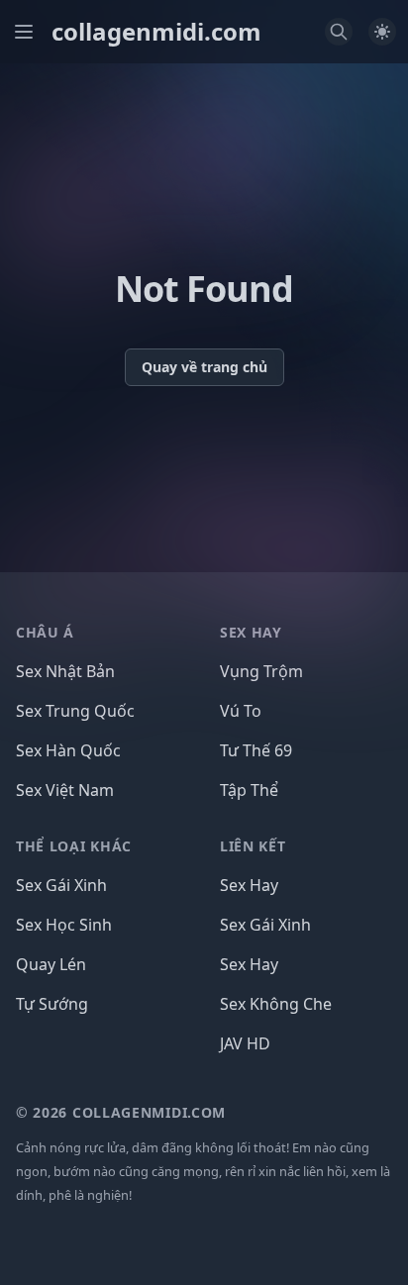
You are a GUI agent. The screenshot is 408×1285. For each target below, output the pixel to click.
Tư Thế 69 (256, 750)
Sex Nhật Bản (65, 671)
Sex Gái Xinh (61, 885)
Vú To (240, 711)
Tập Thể (249, 790)
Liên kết (253, 846)
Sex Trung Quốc (75, 711)
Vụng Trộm (261, 671)
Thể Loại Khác (74, 846)
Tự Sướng (52, 1004)
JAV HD (245, 1043)
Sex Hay (249, 885)
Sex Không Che (276, 1004)
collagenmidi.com (156, 32)
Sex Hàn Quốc (68, 750)
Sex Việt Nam (65, 790)
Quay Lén (51, 964)
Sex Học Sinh (64, 925)
